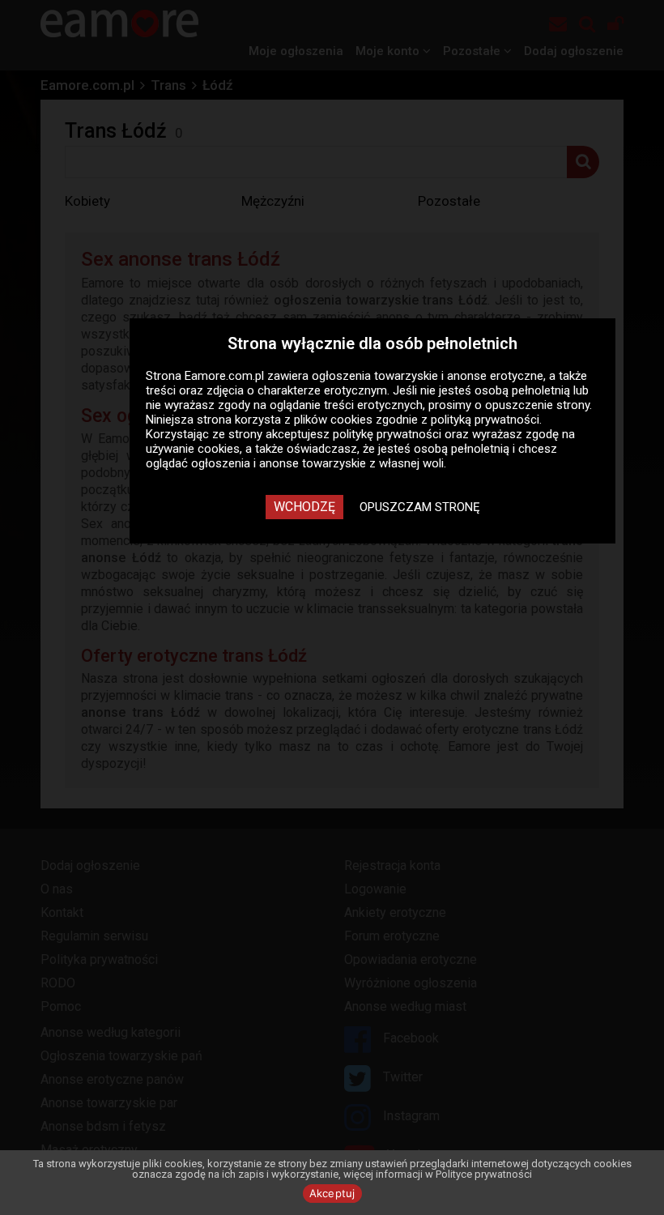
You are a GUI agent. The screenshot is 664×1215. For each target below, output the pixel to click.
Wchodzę (304, 506)
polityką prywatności (485, 419)
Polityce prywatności (484, 1174)
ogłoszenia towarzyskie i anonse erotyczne (427, 376)
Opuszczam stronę (420, 507)
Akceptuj (332, 1193)
